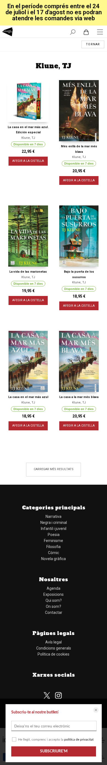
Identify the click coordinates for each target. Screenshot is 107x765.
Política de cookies (53, 654)
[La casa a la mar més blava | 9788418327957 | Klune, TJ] (79, 361)
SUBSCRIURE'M (53, 751)
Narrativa (53, 516)
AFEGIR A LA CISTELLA (28, 161)
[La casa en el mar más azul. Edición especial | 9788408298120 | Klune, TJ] (28, 101)
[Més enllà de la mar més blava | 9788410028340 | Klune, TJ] (79, 110)
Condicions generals (53, 648)
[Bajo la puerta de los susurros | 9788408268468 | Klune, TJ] (79, 236)
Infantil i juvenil (53, 528)
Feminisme (53, 540)
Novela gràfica (53, 559)
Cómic (53, 553)
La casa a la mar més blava (78, 397)
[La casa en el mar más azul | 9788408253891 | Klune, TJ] (28, 361)
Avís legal (53, 642)
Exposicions (53, 594)
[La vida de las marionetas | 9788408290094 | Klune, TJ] (28, 236)
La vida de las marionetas (28, 271)
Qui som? (54, 600)
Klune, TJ (28, 138)
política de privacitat (79, 739)
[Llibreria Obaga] (7, 32)
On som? (53, 606)
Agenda (53, 588)
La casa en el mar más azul (28, 397)
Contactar (53, 612)
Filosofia (53, 546)
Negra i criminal (53, 522)
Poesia (54, 534)
